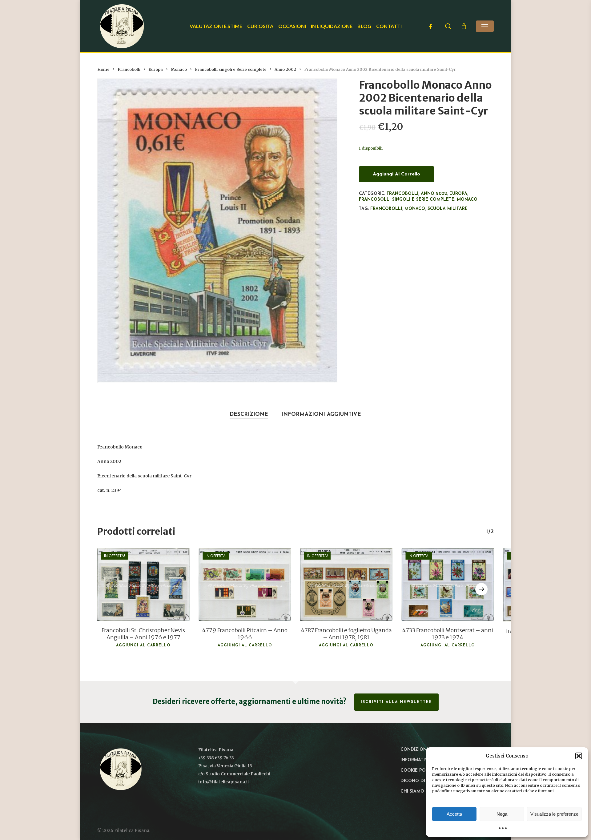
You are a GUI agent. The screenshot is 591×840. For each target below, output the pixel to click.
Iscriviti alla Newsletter (396, 702)
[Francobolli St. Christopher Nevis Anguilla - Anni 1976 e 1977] (143, 584)
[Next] (481, 589)
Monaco (179, 69)
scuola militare (448, 209)
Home (103, 69)
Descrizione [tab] (249, 414)
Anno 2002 (285, 69)
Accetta (454, 814)
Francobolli (129, 69)
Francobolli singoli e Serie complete (231, 69)
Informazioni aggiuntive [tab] (321, 414)
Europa (155, 69)
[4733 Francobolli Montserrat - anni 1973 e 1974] (448, 584)
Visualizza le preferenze (554, 814)
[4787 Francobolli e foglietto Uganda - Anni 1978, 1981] (346, 584)
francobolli (386, 209)
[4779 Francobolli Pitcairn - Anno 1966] (245, 584)
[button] (579, 756)
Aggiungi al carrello (396, 174)
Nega (502, 814)
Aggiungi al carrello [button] (143, 645)
